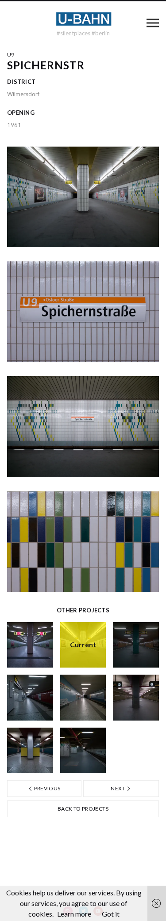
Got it (111, 914)
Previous (46, 788)
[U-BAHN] (83, 19)
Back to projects (83, 808)
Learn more (74, 914)
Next (118, 788)
